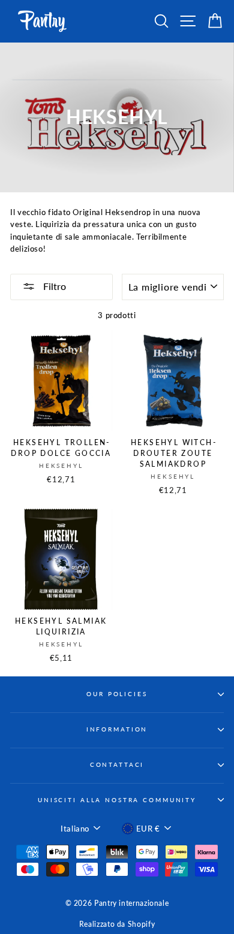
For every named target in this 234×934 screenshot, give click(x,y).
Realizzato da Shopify (117, 924)
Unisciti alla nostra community (117, 800)
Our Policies (116, 694)
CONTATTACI (117, 764)
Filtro (53, 286)
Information (117, 729)
